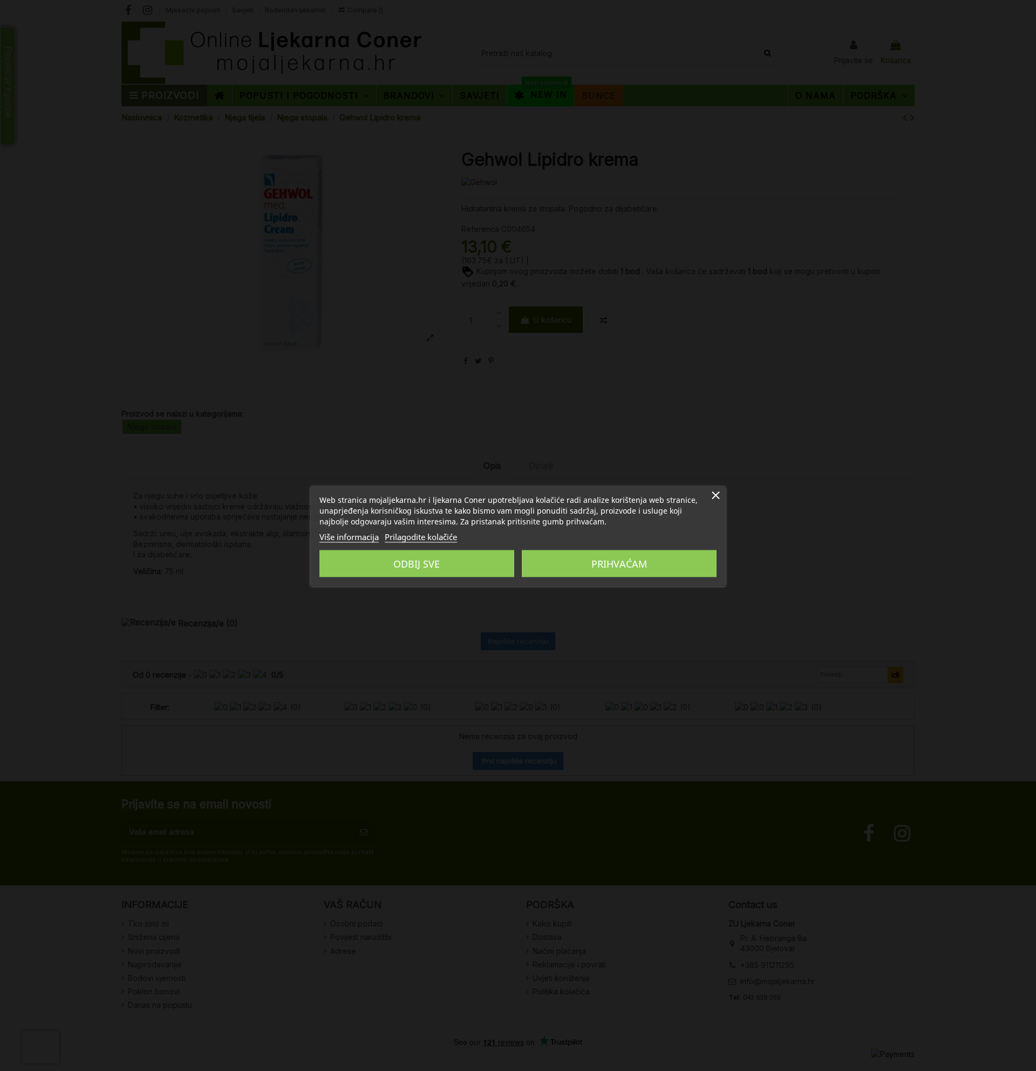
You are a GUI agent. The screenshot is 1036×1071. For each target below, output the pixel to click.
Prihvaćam (619, 563)
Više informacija (349, 536)
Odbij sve (416, 563)
